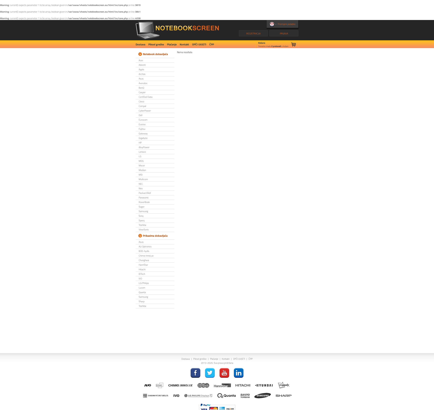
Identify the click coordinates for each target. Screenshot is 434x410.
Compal (142, 106)
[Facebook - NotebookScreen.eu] (195, 372)
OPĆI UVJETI (199, 44)
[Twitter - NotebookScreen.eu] (210, 372)
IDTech (142, 274)
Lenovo (142, 151)
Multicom (143, 179)
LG (140, 156)
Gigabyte (143, 138)
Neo (141, 188)
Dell (140, 115)
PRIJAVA (284, 33)
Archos (142, 74)
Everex (142, 124)
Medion (142, 170)
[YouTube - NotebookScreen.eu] (224, 372)
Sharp (141, 301)
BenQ (141, 87)
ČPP (211, 44)
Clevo (141, 101)
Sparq (141, 220)
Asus (141, 78)
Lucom (142, 287)
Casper (142, 92)
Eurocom (143, 119)
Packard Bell (145, 193)
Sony (141, 216)
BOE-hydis (144, 251)
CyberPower (145, 110)
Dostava (140, 44)
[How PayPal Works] (217, 408)
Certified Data (145, 97)
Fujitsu (142, 129)
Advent (142, 65)
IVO (140, 278)
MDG (141, 161)
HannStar (143, 264)
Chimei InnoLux (146, 255)
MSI (141, 174)
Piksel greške (156, 44)
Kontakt (184, 44)
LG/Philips (144, 283)
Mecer (142, 165)
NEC (141, 184)
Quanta (142, 292)
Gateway (143, 133)
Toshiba (142, 225)
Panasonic (144, 197)
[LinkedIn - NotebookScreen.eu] (239, 372)
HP (140, 142)
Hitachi (142, 269)
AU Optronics (145, 246)
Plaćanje (172, 44)
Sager (141, 206)
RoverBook (144, 202)
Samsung (143, 211)
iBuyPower (144, 147)
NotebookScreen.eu (177, 30)
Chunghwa (144, 260)
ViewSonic (144, 229)
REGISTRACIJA (253, 33)
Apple (141, 69)
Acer (141, 60)
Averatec (143, 83)
